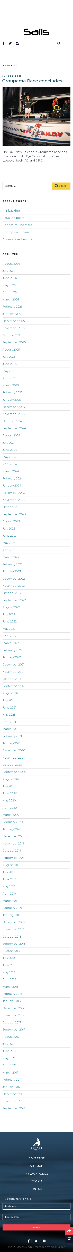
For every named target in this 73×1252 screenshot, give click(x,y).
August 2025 (11, 349)
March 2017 (10, 1072)
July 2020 (9, 786)
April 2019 (9, 893)
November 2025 (14, 328)
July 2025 (9, 356)
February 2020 (13, 822)
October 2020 (12, 764)
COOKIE (36, 1181)
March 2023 (11, 557)
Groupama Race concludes (32, 81)
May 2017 (9, 1058)
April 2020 (10, 807)
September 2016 (14, 1108)
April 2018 (9, 979)
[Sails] (36, 32)
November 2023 (14, 499)
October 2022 (12, 593)
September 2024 (14, 428)
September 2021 (14, 686)
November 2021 (13, 671)
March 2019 (10, 900)
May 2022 (9, 628)
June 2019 (9, 879)
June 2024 (10, 449)
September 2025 (14, 342)
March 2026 (11, 299)
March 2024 (11, 471)
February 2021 (12, 736)
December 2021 (13, 664)
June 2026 (10, 278)
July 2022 (9, 614)
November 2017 (13, 1015)
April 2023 (9, 550)
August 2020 (11, 779)
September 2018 (14, 943)
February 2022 (12, 650)
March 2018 (11, 986)
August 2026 (11, 263)
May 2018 (9, 972)
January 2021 (11, 743)
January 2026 (12, 313)
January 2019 (11, 915)
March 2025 (11, 385)
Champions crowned (18, 232)
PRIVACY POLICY (36, 1173)
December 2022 (14, 578)
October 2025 (12, 335)
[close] (68, 26)
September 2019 (14, 857)
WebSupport (58, 1246)
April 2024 (10, 464)
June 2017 (9, 1051)
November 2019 (13, 843)
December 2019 (13, 836)
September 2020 (14, 772)
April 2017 (9, 1065)
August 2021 (11, 693)
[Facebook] (3, 43)
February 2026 (12, 306)
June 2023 (10, 535)
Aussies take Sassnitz (17, 239)
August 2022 (11, 607)
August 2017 (11, 1036)
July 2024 (9, 442)
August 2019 (11, 865)
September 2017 (14, 1029)
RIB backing (11, 210)
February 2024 (13, 478)
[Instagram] (17, 43)
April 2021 (9, 721)
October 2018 (12, 936)
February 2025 (12, 392)
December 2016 (13, 1094)
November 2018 (13, 929)
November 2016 (13, 1101)
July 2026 (9, 270)
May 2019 (9, 886)
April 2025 (9, 378)
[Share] (69, 1231)
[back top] (69, 1239)
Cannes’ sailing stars (17, 225)
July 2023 (9, 528)
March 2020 (11, 814)
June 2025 (10, 364)
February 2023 (12, 564)
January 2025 (12, 399)
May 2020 (9, 800)
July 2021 (9, 700)
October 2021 (12, 678)
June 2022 (10, 621)
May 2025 (9, 371)
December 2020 (14, 750)
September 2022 (14, 600)
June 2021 (9, 707)
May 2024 (9, 457)
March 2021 (10, 729)
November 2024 (14, 414)
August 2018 (11, 951)
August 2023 (11, 521)
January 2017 (11, 1086)
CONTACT (37, 1189)
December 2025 (14, 321)
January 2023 (12, 571)
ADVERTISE (36, 1158)
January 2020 (12, 829)
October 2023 (12, 507)
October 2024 (12, 421)
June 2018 (9, 965)
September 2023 (14, 514)
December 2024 (14, 407)
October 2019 (12, 850)
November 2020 (14, 757)
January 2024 (12, 485)
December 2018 (14, 922)
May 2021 (9, 714)
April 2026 (9, 292)
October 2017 (12, 1022)
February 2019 (12, 908)
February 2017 (12, 1079)
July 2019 (9, 872)
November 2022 (14, 585)
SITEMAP (36, 1166)
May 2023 (9, 542)
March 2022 (11, 643)
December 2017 (13, 1008)
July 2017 (9, 1043)
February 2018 (12, 993)
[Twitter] (10, 43)
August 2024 (11, 435)
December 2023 (14, 492)
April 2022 (9, 636)
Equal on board (14, 217)
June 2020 (10, 793)
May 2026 (9, 285)
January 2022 (12, 657)
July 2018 (9, 958)
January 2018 (12, 1001)
